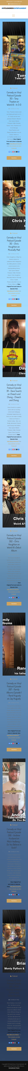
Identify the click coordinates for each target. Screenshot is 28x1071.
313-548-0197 (18, 1)
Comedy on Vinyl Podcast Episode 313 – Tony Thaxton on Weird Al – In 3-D (14, 98)
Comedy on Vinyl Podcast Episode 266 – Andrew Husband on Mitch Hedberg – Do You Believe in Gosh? (14, 838)
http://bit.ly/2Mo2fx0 (13, 441)
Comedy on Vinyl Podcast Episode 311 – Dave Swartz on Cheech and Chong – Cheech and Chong (14, 392)
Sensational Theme (14, 1068)
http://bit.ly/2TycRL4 (13, 291)
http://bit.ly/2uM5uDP (13, 735)
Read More (14, 157)
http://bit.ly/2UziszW (13, 589)
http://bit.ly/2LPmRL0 (13, 1034)
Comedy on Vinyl (14, 108)
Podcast (15, 88)
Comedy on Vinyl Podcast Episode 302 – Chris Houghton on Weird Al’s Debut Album (14, 543)
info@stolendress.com (15, 3)
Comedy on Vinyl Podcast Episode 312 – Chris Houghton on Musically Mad (14, 243)
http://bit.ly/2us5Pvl (15, 886)
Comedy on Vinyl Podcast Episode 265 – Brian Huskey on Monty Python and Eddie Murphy (14, 988)
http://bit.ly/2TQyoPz (16, 143)
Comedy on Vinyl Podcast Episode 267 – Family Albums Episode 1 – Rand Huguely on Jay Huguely (14, 691)
